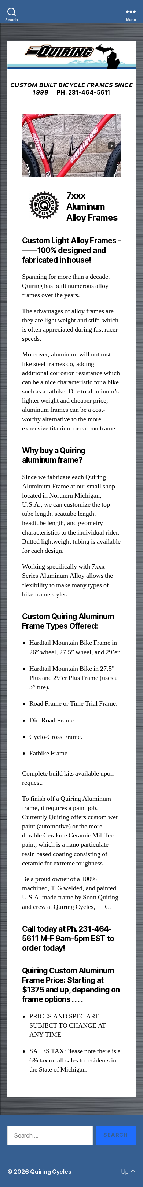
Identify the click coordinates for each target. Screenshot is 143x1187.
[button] (31, 145)
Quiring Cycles (50, 1171)
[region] (71, 145)
